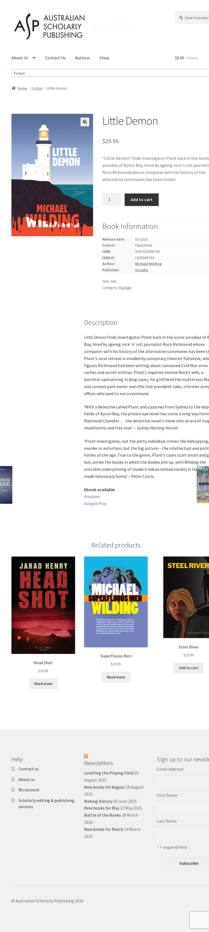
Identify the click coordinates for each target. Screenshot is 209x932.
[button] (85, 122)
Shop (104, 57)
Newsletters (98, 763)
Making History (98, 801)
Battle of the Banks (102, 815)
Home (22, 88)
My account (29, 789)
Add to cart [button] (188, 667)
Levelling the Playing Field (108, 773)
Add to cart (141, 199)
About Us (19, 57)
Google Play (95, 503)
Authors (82, 57)
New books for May (101, 808)
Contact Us (55, 57)
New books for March (103, 829)
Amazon (92, 496)
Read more (43, 683)
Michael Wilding (148, 263)
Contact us (29, 768)
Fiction (37, 88)
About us (27, 779)
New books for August (104, 787)
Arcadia (141, 269)
